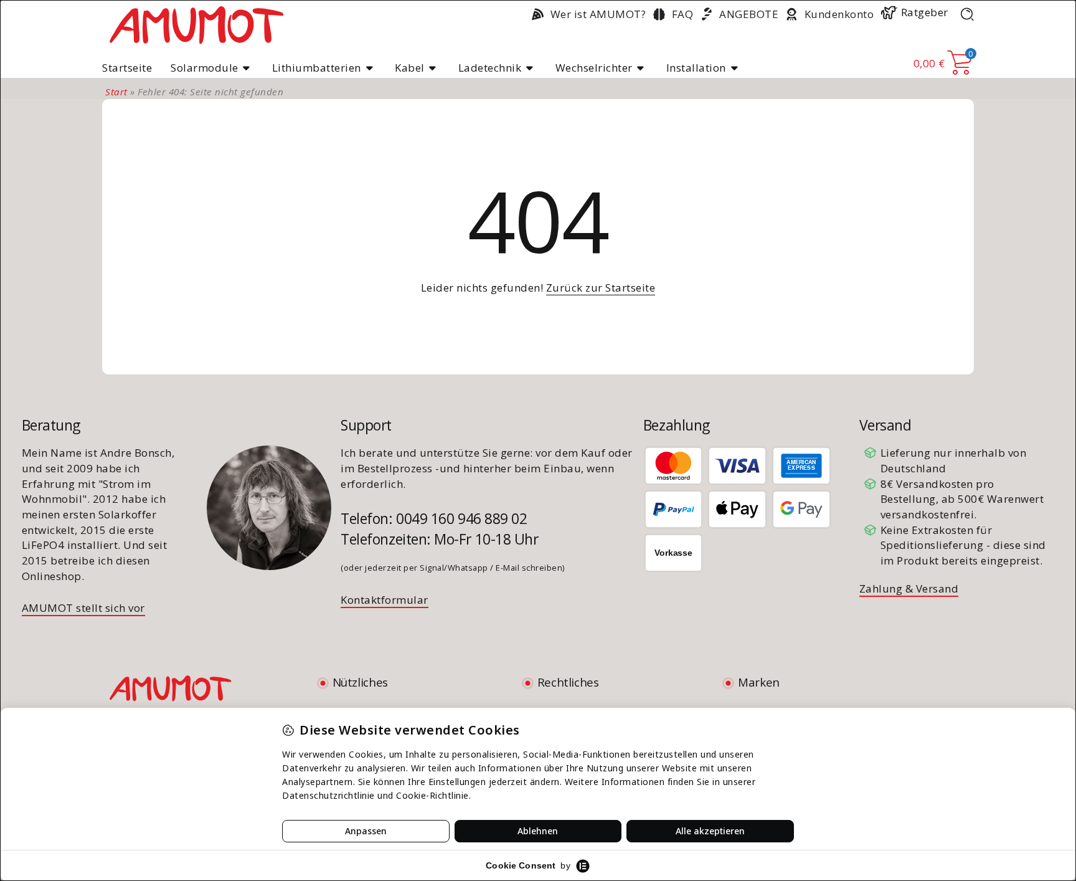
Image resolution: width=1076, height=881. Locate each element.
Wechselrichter (594, 67)
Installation (696, 67)
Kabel (410, 67)
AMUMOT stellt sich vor (83, 608)
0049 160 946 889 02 (461, 518)
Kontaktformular (384, 600)
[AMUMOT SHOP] (196, 24)
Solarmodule (204, 67)
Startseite (127, 67)
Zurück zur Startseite (601, 287)
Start (116, 91)
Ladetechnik (490, 67)
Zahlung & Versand (909, 588)
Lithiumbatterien (316, 67)
